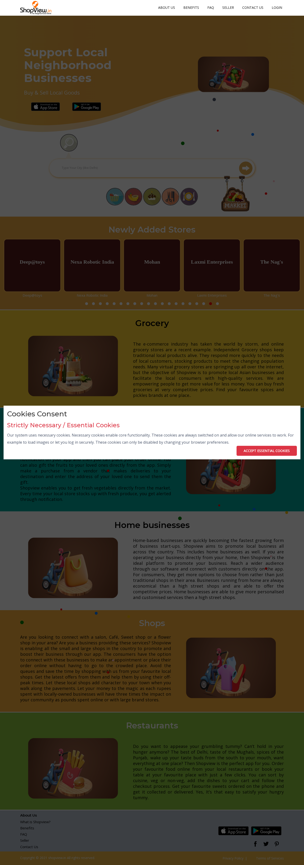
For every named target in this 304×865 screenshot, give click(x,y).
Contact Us (252, 7)
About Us (166, 7)
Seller (228, 7)
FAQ (210, 7)
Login (277, 7)
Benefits (191, 7)
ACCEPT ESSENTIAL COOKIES (267, 450)
